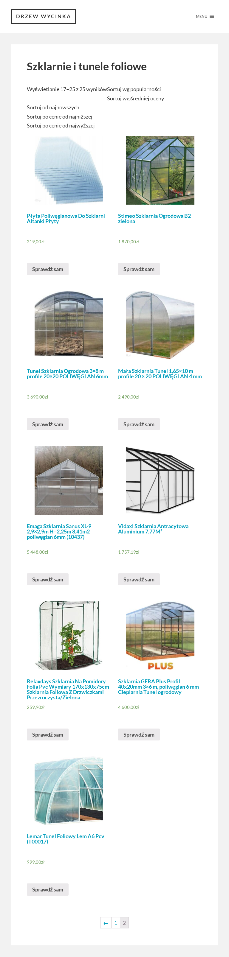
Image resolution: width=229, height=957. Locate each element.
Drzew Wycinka (43, 16)
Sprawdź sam (47, 269)
